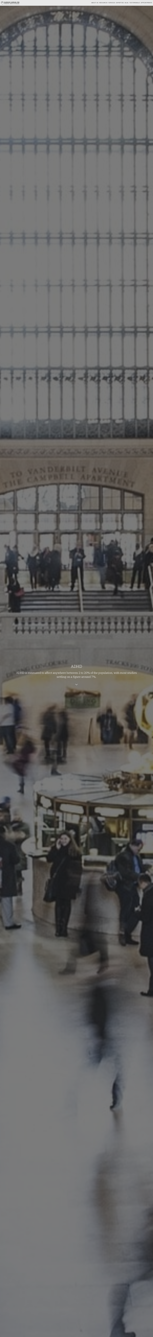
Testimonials (134, 3)
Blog (126, 3)
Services (111, 3)
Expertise (120, 3)
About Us (94, 3)
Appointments (146, 3)
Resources (103, 3)
